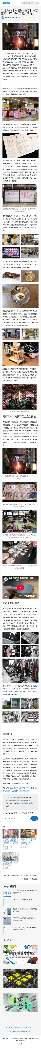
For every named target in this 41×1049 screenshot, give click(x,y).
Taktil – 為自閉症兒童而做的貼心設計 (19, 1031)
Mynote (22, 1040)
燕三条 (26, 879)
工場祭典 (25, 875)
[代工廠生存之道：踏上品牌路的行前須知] (10, 856)
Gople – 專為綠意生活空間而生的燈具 (19, 1027)
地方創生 (16, 875)
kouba (7, 875)
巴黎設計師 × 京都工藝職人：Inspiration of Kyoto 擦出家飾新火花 (28, 841)
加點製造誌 (15, 1038)
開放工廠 (35, 879)
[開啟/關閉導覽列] (13, 3)
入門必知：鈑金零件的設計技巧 (22, 900)
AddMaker (8, 17)
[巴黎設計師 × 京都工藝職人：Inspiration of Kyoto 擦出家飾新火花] (28, 833)
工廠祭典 (35, 875)
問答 (17, 800)
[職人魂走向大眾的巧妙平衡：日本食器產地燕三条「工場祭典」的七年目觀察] (10, 833)
